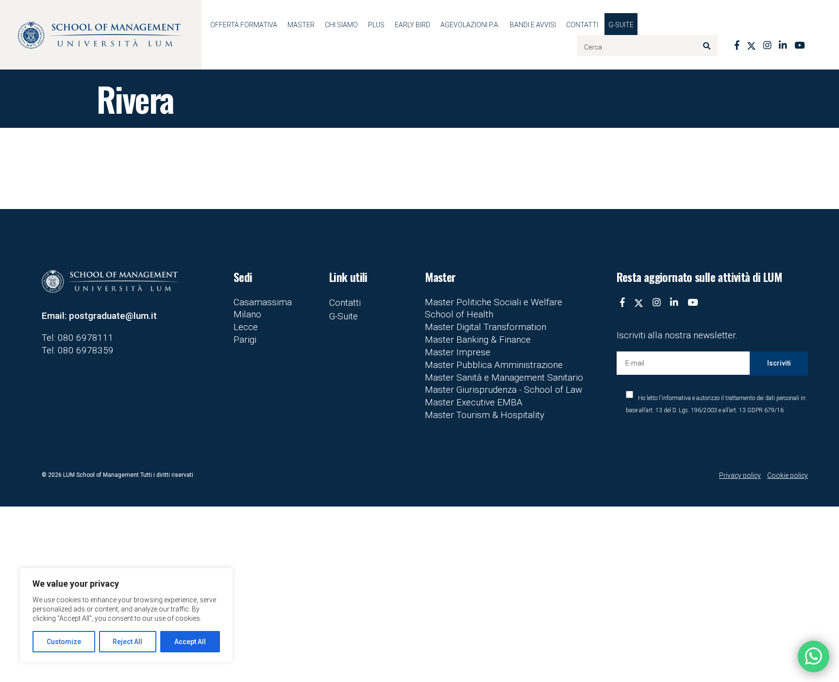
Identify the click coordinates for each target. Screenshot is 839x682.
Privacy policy (740, 475)
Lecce (246, 326)
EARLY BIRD (412, 25)
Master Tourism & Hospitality (484, 414)
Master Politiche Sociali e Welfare (493, 302)
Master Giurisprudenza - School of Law (503, 389)
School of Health (459, 314)
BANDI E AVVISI (533, 25)
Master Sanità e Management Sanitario (504, 377)
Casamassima (263, 302)
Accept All (190, 642)
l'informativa (675, 398)
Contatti (582, 25)
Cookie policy (787, 475)
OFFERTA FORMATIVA (243, 25)
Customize (64, 642)
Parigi (245, 339)
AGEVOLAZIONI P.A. (470, 25)
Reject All (127, 642)
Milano (247, 314)
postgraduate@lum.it (113, 315)
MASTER (301, 25)
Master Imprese (457, 352)
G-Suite (621, 25)
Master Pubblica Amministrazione (494, 364)
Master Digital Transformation (485, 326)
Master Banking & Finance (478, 339)
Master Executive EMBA (473, 402)
